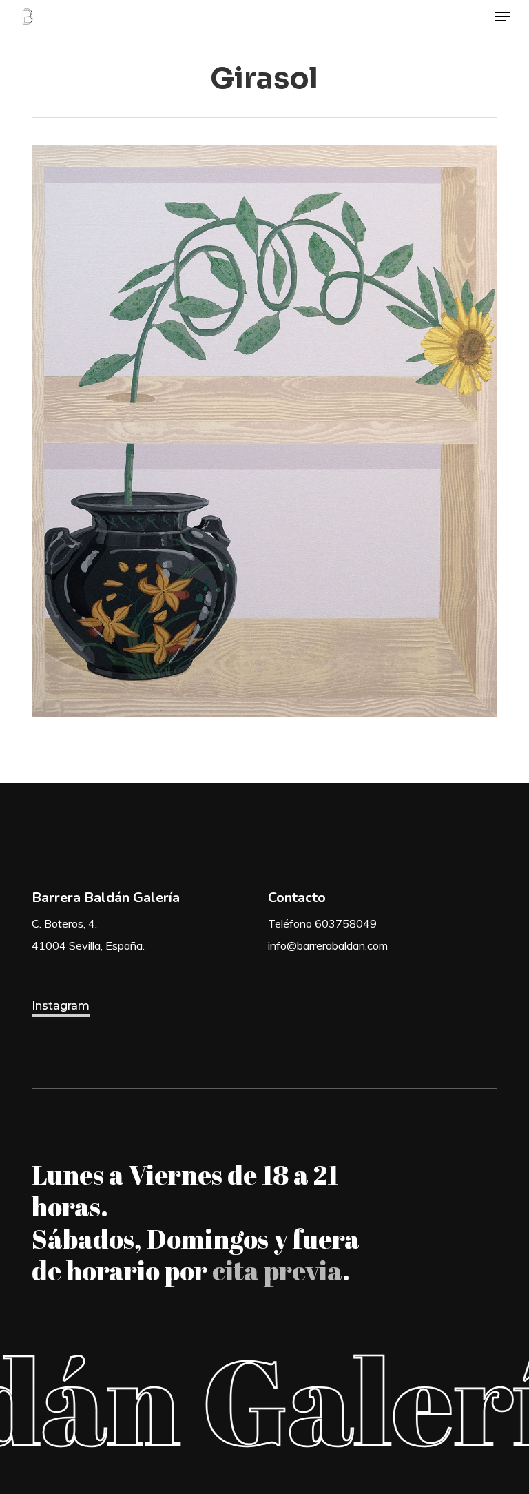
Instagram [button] (61, 1005)
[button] (502, 16)
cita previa (277, 1270)
